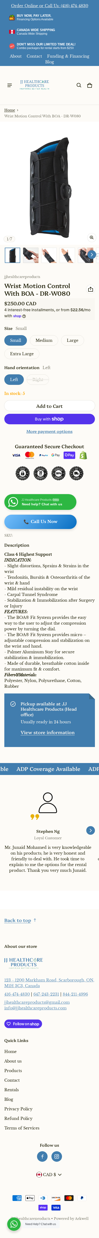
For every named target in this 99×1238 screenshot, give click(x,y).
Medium (44, 340)
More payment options (49, 431)
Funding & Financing (68, 56)
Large (72, 340)
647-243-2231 (46, 994)
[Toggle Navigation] (9, 85)
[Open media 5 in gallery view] (85, 255)
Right (37, 379)
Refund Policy (18, 1118)
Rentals (11, 1089)
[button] (79, 85)
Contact (34, 56)
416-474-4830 (17, 994)
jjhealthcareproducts (32, 1219)
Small (15, 340)
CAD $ (49, 1174)
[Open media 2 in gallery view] (30, 255)
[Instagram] (56, 1156)
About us (13, 1061)
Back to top (17, 920)
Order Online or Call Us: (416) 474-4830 (49, 5)
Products (13, 1070)
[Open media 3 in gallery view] (49, 255)
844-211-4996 (75, 994)
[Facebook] (42, 1156)
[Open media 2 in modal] (49, 183)
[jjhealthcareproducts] (34, 85)
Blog (49, 62)
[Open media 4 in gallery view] (67, 255)
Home (9, 110)
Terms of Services (21, 1128)
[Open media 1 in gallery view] (12, 255)
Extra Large (22, 353)
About (16, 56)
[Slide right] (91, 254)
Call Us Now (40, 521)
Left (14, 379)
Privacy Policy (18, 1109)
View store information (48, 732)
